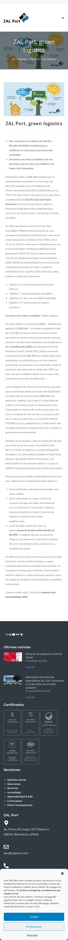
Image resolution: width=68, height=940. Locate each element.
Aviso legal (32, 935)
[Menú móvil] (63, 17)
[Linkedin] (10, 634)
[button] (62, 873)
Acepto (34, 917)
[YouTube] (13, 634)
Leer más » (31, 667)
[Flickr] (17, 634)
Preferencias (34, 926)
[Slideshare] (21, 634)
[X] (6, 634)
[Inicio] (13, 59)
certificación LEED (21, 346)
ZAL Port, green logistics (43, 59)
